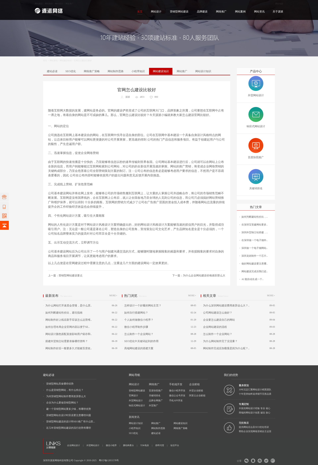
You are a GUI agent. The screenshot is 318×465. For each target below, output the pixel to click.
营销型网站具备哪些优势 (58, 383)
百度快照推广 (156, 390)
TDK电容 (146, 445)
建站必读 (52, 71)
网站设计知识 (203, 71)
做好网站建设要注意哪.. (254, 263)
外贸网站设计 (136, 400)
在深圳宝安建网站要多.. (254, 224)
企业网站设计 (75, 445)
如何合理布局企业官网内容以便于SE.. (66, 326)
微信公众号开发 (177, 395)
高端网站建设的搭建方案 (137, 348)
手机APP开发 (176, 400)
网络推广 (70, 3)
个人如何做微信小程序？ (137, 319)
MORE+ (113, 295)
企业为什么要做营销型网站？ (61, 402)
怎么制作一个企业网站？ (137, 334)
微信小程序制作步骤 (135, 326)
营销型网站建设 (179, 11)
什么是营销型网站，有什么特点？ (63, 390)
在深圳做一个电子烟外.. (254, 240)
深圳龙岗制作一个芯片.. (254, 255)
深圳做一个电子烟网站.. (254, 248)
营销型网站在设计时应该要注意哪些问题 (67, 415)
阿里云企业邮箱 (197, 395)
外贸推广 (153, 405)
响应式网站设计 (137, 405)
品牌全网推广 (156, 400)
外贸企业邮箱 (196, 390)
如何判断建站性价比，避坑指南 (62, 312)
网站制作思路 (116, 71)
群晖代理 (161, 445)
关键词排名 (154, 395)
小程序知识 (138, 71)
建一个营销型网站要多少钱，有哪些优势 (67, 409)
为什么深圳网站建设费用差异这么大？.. (225, 305)
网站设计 (59, 3)
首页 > (46, 60)
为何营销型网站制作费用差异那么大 (64, 396)
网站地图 (279, 3)
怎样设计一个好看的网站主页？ (141, 305)
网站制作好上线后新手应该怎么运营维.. (67, 319)
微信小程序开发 (177, 390)
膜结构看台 (130, 445)
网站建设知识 (66, 60)
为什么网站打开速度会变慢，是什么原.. (67, 305)
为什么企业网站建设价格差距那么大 (204, 275)
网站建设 (39, 3)
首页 (139, 11)
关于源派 (278, 11)
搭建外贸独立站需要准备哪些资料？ (65, 341)
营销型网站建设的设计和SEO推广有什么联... (69, 421)
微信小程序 (113, 445)
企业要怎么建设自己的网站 (218, 319)
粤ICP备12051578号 (109, 460)
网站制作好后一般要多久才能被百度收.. (67, 348)
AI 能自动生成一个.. (252, 279)
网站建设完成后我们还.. (254, 271)
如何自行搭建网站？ (135, 312)
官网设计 (133, 395)
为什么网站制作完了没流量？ (219, 341)
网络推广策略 (92, 71)
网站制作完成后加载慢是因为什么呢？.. (225, 348)
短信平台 (174, 445)
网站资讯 (259, 11)
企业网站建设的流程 (214, 326)
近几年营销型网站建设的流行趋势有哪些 (67, 428)
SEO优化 (70, 71)
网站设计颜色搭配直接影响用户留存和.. (67, 334)
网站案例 (240, 11)
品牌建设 (202, 11)
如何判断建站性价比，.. (254, 216)
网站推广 (182, 71)
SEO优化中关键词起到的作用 (140, 341)
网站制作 (49, 3)
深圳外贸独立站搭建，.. (254, 232)
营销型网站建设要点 (70, 275)
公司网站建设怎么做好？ (216, 312)
